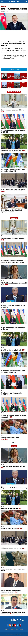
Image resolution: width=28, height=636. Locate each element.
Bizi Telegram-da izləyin (14, 69)
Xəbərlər (12, 629)
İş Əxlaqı (21, 629)
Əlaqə (17, 629)
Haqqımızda (7, 629)
